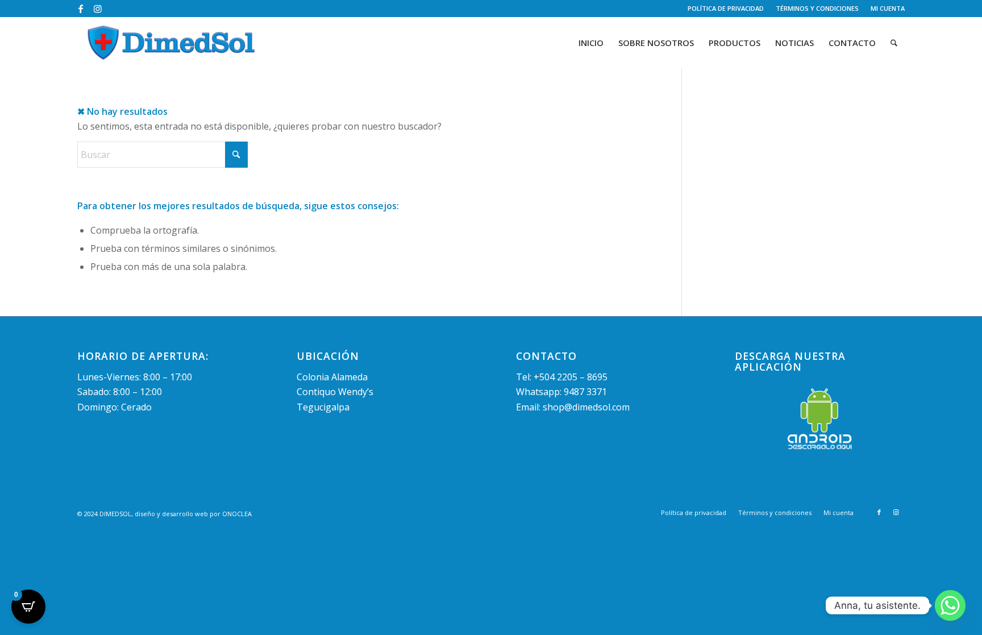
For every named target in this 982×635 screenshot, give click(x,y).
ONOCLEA (237, 513)
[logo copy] (171, 42)
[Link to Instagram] (97, 8)
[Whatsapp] (950, 605)
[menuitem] (726, 8)
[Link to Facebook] (80, 8)
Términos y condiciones (817, 8)
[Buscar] (894, 42)
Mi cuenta (888, 8)
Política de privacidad (726, 8)
